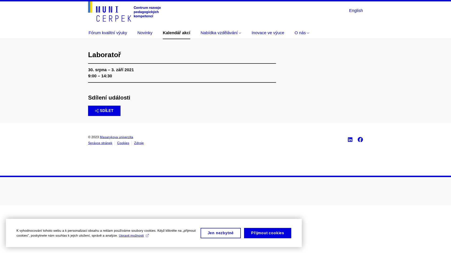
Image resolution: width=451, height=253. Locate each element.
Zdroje (139, 143)
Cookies (123, 143)
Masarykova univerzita (116, 137)
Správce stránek (100, 143)
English (356, 10)
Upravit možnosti (131, 235)
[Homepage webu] (124, 11)
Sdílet (106, 111)
